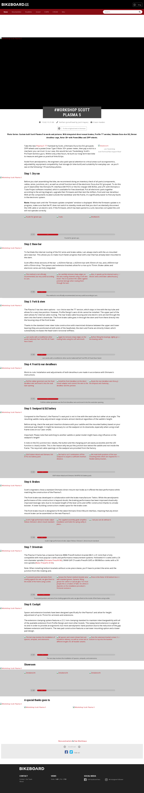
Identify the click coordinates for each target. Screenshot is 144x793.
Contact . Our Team (25, 779)
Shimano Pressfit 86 (53, 560)
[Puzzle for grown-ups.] (40, 223)
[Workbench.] (105, 223)
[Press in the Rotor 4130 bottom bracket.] (105, 584)
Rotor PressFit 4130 (44, 563)
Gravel (38, 12)
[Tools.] (72, 223)
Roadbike (28, 12)
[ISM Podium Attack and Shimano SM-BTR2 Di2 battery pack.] (40, 461)
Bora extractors (65, 741)
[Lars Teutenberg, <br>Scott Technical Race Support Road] (103, 146)
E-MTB (47, 12)
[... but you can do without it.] (105, 526)
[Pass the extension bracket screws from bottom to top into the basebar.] (105, 644)
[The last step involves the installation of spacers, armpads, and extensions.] (40, 644)
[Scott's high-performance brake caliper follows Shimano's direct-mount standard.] (40, 526)
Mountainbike (16, 12)
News (6, 12)
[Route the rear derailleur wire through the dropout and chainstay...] (105, 388)
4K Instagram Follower (116, 779)
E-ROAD (55, 12)
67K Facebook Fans (94, 779)
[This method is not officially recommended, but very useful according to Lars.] (40, 281)
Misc (63, 12)
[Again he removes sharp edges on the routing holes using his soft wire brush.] (72, 344)
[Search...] (139, 12)
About (21, 781)
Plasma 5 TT (41, 146)
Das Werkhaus (80, 741)
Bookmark (72, 747)
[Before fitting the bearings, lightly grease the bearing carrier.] (105, 344)
